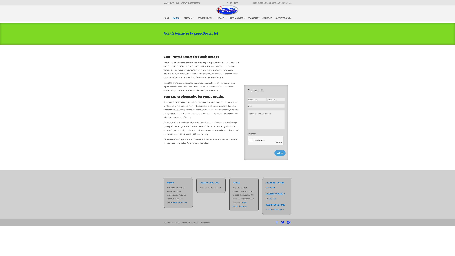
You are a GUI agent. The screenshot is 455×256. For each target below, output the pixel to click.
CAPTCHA (252, 134)
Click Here (270, 187)
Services (188, 18)
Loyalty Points (283, 18)
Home (166, 18)
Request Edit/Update (275, 209)
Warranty (253, 18)
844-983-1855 (172, 2)
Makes (175, 18)
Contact (267, 18)
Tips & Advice (236, 18)
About (221, 18)
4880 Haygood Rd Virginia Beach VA (272, 2)
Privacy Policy (205, 222)
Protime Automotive (179, 202)
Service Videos (205, 18)
